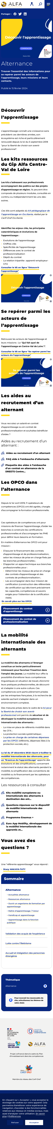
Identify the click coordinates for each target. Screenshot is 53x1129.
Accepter (34, 1122)
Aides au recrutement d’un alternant (28, 453)
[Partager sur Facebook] (15, 14)
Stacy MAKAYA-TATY (14, 869)
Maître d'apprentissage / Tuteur (23, 911)
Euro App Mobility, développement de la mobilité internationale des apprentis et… (29, 826)
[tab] (26, 610)
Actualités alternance (18, 895)
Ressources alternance (19, 899)
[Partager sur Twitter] (20, 14)
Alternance (13, 889)
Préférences (14, 1116)
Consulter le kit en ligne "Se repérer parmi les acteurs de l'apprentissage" (25, 353)
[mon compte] (32, 4)
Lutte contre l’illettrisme (18, 943)
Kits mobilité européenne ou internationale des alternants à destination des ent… (24, 796)
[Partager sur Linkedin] (25, 14)
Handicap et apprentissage (21, 915)
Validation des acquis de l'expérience (25, 933)
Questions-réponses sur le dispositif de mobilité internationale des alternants (28, 808)
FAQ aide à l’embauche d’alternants (27, 459)
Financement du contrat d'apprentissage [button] (17, 610)
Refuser (15, 1122)
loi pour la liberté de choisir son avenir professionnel (26, 711)
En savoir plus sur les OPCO (17, 601)
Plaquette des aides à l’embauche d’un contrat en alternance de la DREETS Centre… (25, 468)
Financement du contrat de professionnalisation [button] (19, 620)
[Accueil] (11, 4)
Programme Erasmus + (19, 817)
